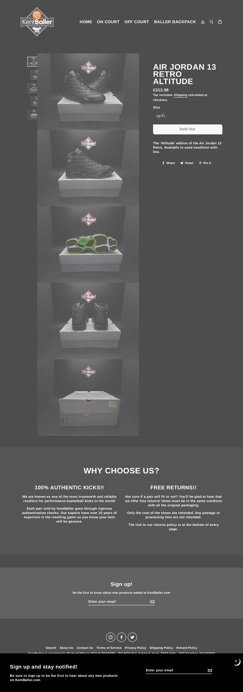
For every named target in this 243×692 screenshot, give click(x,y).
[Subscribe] (209, 670)
